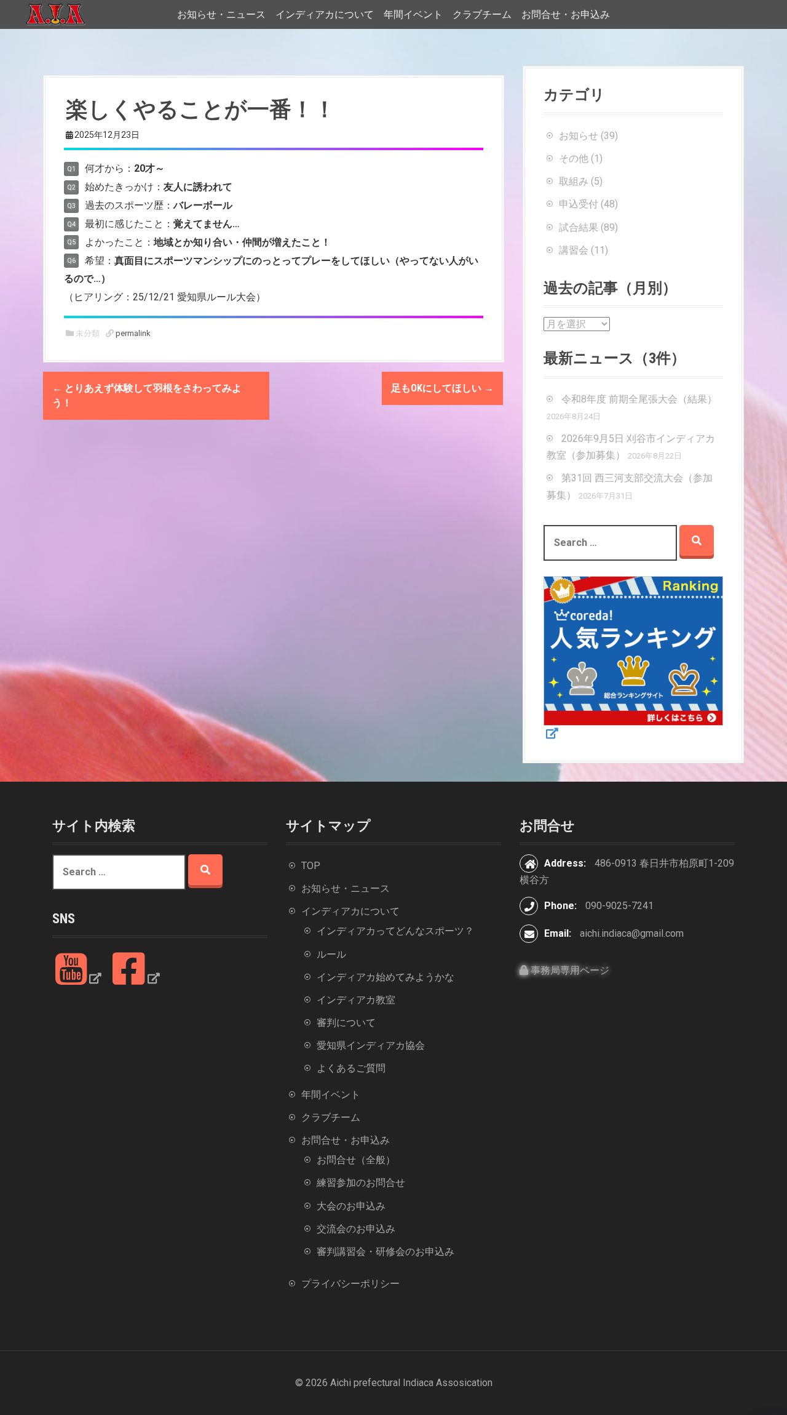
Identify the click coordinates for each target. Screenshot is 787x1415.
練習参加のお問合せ (361, 1183)
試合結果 (578, 227)
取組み (573, 181)
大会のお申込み (351, 1206)
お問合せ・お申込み (565, 14)
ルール (331, 954)
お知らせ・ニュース (221, 14)
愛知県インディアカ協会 (371, 1045)
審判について (346, 1022)
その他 (573, 158)
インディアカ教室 (356, 1000)
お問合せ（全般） (356, 1160)
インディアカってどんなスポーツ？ (395, 931)
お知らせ (578, 136)
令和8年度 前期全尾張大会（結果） (639, 399)
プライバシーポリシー (350, 1283)
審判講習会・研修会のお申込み (385, 1251)
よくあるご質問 (351, 1068)
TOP (310, 866)
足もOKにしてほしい (442, 388)
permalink (132, 333)
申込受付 (578, 204)
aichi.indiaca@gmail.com (632, 933)
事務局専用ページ (568, 970)
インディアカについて (324, 14)
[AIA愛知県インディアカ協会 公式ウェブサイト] (55, 14)
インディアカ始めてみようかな (385, 977)
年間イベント (413, 14)
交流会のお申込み (356, 1229)
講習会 (573, 250)
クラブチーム (482, 14)
